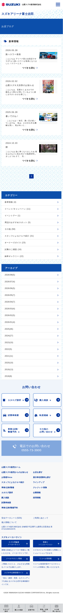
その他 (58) (10, 229)
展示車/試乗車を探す (42, 477)
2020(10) (9, 363)
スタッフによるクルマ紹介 (12, 482)
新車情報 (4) (10, 202)
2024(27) (9, 336)
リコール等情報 (45, 559)
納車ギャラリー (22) (14, 256)
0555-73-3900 (31, 450)
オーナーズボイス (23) (15, 243)
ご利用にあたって (40, 518)
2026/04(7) (10, 302)
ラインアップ (38, 482)
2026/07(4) (10, 282)
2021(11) (9, 356)
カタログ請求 (7, 492)
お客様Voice (6, 477)
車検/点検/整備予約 (9, 508)
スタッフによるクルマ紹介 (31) (19, 236)
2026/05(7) (10, 295)
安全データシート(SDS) (11, 518)
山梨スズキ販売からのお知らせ (14, 472)
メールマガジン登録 (14, 559)
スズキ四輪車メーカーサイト (14, 543)
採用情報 (37, 498)
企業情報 (37, 492)
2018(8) (8, 376)
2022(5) (8, 349)
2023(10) (9, 342)
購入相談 (5, 498)
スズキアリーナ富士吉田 (17, 13)
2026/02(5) (10, 315)
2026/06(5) (10, 288)
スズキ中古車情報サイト (14, 573)
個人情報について (9, 522)
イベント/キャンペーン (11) (17, 209)
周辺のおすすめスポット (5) (18, 222)
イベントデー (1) (12, 215)
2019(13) (9, 369)
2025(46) (9, 329)
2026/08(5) (10, 275)
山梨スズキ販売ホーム (10, 467)
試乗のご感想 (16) (13, 249)
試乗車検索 (6, 502)
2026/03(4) (10, 309)
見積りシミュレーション (45, 543)
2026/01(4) (10, 322)
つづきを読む (28, 68)
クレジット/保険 (40, 487)
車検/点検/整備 (7, 487)
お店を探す (38, 472)
